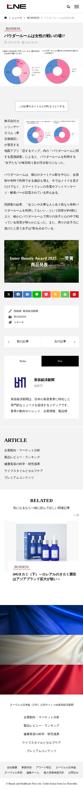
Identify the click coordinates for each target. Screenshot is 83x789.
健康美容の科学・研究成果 (22, 464)
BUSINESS (20, 316)
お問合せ (73, 772)
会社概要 (12, 767)
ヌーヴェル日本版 (66, 767)
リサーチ (19, 322)
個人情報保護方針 (54, 772)
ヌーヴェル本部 (13, 772)
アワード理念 (43, 767)
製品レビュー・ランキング (22, 457)
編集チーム (33, 772)
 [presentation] (76, 515)
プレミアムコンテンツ (19, 477)
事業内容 (26, 767)
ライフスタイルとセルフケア (23, 470)
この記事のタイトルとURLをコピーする (42, 106)
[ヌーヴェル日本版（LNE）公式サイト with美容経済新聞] (16, 6)
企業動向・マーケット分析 (22, 450)
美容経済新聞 (30, 311)
